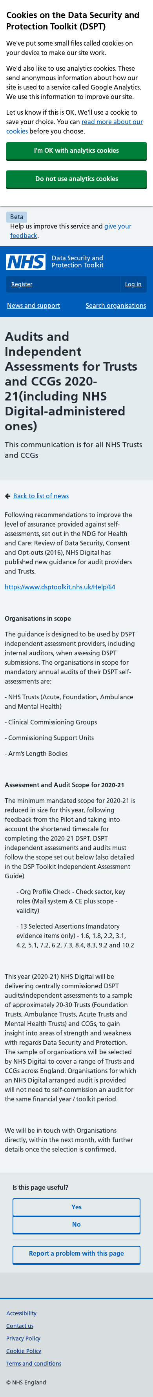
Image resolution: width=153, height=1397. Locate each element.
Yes (76, 1207)
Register (21, 284)
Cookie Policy (23, 1351)
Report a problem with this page (76, 1253)
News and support (33, 305)
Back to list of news (41, 496)
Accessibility (21, 1313)
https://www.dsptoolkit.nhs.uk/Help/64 (60, 587)
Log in (133, 284)
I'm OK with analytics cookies (76, 150)
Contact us (19, 1325)
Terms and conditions (33, 1363)
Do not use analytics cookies (76, 179)
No (76, 1224)
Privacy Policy (23, 1338)
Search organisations (116, 305)
